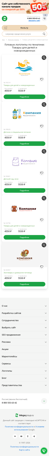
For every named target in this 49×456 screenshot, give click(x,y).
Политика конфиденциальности (24, 446)
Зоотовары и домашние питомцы (18, 272)
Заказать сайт (34, 20)
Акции (5, 349)
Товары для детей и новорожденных (19, 85)
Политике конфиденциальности (19, 426)
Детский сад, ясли (11, 179)
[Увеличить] (44, 57)
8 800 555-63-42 (33, 18)
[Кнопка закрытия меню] (47, 2)
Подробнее (24, 97)
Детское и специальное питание (17, 132)
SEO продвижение (11, 334)
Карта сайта (24, 450)
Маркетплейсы (9, 356)
